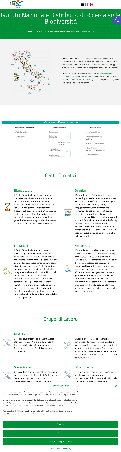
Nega (60, 433)
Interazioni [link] (75, 76)
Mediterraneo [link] (86, 76)
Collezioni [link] (66, 76)
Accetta (60, 424)
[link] (117, 20)
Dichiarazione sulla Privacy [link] (60, 448)
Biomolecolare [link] (106, 73)
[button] (116, 385)
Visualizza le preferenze (60, 441)
